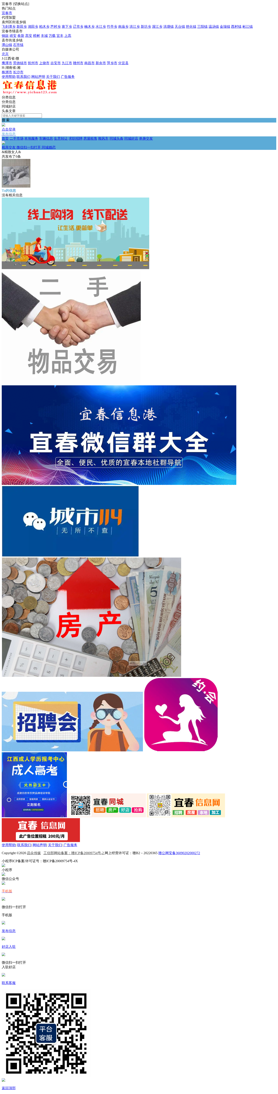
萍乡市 (112, 63)
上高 (67, 36)
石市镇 (18, 45)
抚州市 (33, 63)
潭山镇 (7, 45)
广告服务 (68, 76)
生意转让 (61, 138)
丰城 (44, 36)
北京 (5, 54)
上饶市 (44, 63)
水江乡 (101, 26)
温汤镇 (213, 26)
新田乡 (22, 26)
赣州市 (78, 63)
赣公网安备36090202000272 (179, 853)
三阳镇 (202, 26)
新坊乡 (146, 26)
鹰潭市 (7, 63)
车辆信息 (46, 138)
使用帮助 (9, 76)
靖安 (13, 36)
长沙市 (18, 72)
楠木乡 (89, 26)
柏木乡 (44, 26)
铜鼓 (5, 36)
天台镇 (180, 26)
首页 (5, 138)
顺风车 (103, 138)
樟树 (36, 36)
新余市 (101, 63)
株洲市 (7, 72)
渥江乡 (157, 26)
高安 (28, 36)
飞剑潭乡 (9, 26)
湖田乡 (33, 26)
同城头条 (116, 138)
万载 (52, 36)
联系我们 (23, 76)
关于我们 (53, 76)
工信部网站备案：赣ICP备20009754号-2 (74, 853)
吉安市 (55, 63)
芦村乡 (55, 26)
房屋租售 (90, 138)
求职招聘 (76, 138)
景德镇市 (20, 63)
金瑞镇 (225, 26)
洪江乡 (134, 26)
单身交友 (77, 143)
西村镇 (236, 26)
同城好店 (131, 138)
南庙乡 (123, 26)
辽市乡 (78, 26)
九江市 (67, 63)
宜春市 (7, 13)
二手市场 (16, 138)
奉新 (20, 36)
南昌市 (89, 63)
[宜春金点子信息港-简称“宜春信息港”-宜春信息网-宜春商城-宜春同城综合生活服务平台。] (29, 93)
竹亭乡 (112, 26)
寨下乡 (67, 26)
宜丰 (59, 36)
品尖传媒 (34, 853)
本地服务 (31, 138)
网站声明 (38, 76)
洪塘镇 (168, 26)
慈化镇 (191, 26)
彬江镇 (247, 26)
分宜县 (123, 63)
